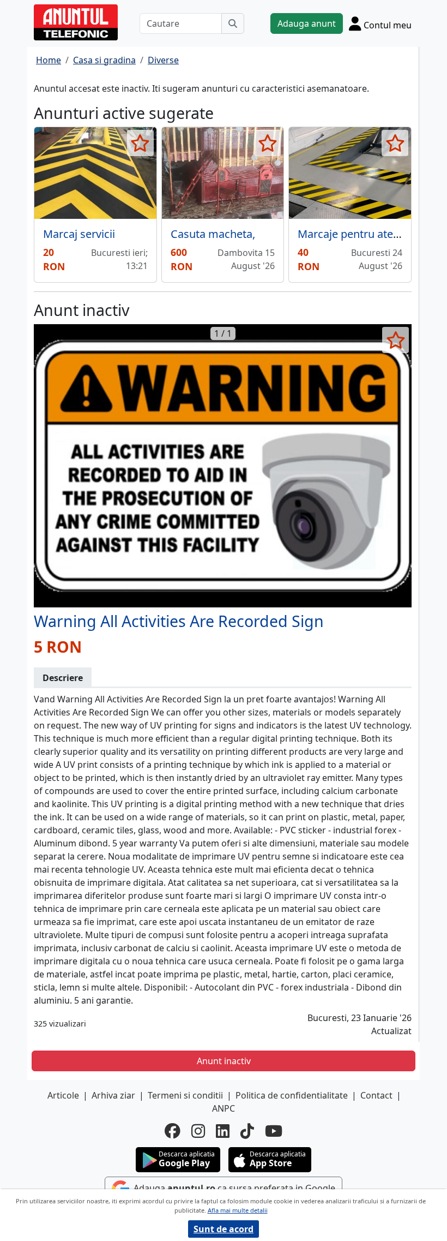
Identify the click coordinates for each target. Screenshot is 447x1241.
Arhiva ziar (113, 1095)
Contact (376, 1095)
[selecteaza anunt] (140, 143)
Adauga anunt (306, 23)
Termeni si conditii (185, 1095)
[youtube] (273, 1131)
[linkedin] (222, 1131)
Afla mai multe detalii (238, 1210)
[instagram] (198, 1131)
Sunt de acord (223, 1229)
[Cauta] (232, 23)
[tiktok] (247, 1131)
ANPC (223, 1108)
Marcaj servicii (79, 233)
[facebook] (172, 1131)
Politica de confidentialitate (291, 1095)
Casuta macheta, (213, 233)
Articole (63, 1095)
